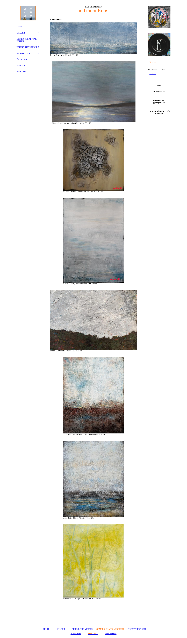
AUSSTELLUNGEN (137, 629)
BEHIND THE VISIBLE (82, 629)
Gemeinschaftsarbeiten (27, 40)
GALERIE (60, 629)
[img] (28, 13)
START (45, 629)
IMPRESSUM (111, 634)
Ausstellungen (25, 53)
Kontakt (22, 65)
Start (20, 27)
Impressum (22, 71)
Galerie (21, 33)
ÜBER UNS (22, 59)
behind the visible (27, 47)
